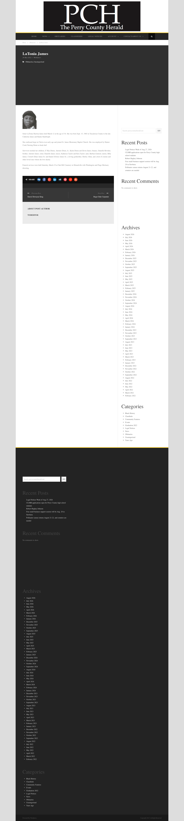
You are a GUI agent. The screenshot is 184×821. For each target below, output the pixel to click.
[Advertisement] (92, 81)
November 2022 (131, 369)
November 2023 (131, 333)
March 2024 (129, 321)
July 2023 (128, 345)
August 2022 (129, 378)
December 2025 (130, 258)
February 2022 (130, 395)
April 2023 (129, 354)
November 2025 (131, 261)
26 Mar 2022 (27, 57)
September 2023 (131, 339)
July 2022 (128, 380)
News (44, 36)
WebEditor (37, 57)
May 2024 (128, 315)
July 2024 (128, 309)
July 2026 (128, 237)
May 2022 (128, 387)
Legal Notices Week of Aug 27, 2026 (138, 149)
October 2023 (130, 336)
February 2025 (130, 288)
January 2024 (130, 327)
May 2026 (128, 243)
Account (112, 36)
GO (159, 130)
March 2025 (129, 285)
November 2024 (131, 297)
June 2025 (128, 276)
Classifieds (76, 36)
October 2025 (130, 264)
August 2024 (129, 306)
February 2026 (130, 252)
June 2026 (128, 240)
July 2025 (128, 273)
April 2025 (129, 282)
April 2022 (129, 390)
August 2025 (129, 270)
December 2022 (130, 366)
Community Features (132, 419)
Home (34, 36)
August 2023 (129, 342)
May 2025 (128, 279)
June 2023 (128, 348)
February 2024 (130, 324)
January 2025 (130, 291)
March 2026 (129, 249)
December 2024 (130, 294)
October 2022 (130, 372)
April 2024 (129, 318)
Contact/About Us (132, 36)
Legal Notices (95, 36)
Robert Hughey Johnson (133, 158)
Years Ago (129, 440)
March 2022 (129, 393)
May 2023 (128, 351)
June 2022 (128, 384)
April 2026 (129, 246)
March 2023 (129, 357)
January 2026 (130, 255)
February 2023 (130, 360)
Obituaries (60, 36)
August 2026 (129, 234)
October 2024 (130, 300)
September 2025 (131, 267)
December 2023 (130, 330)
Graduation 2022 (131, 425)
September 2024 (131, 303)
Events (127, 422)
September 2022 (131, 375)
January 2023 (130, 363)
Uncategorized (39, 62)
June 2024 (128, 312)
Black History (130, 413)
